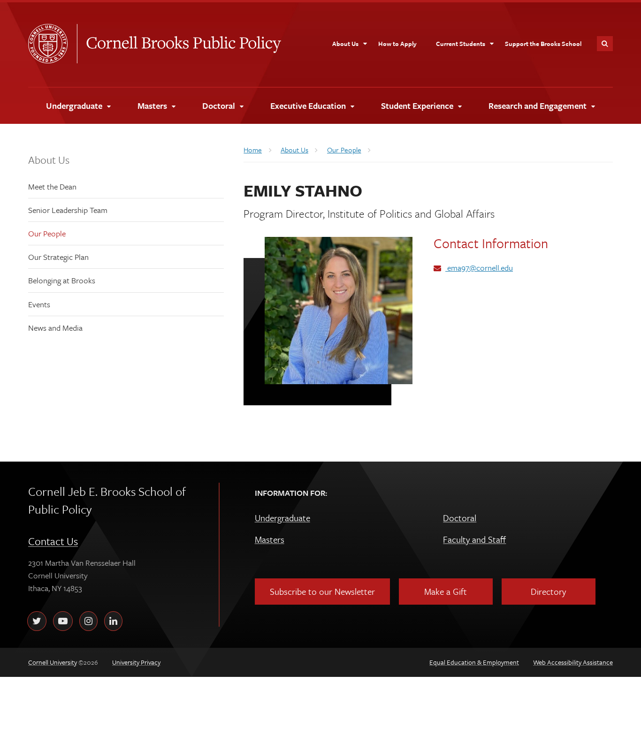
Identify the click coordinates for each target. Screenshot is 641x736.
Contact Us (53, 541)
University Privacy (136, 662)
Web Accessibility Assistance (573, 662)
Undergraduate (282, 517)
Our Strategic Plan (58, 257)
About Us (48, 159)
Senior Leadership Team (67, 210)
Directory (548, 591)
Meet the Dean (52, 186)
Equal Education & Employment (474, 662)
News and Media (55, 328)
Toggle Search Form (605, 43)
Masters (269, 539)
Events (39, 304)
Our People (47, 233)
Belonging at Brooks (61, 280)
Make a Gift (445, 591)
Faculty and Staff (474, 539)
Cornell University (52, 43)
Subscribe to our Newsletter (322, 591)
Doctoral (459, 517)
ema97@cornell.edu (479, 267)
